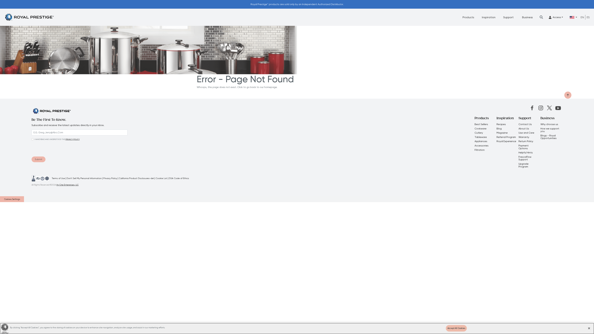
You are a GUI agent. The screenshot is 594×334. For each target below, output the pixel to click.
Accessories (482, 145)
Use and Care (526, 132)
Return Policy (526, 141)
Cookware (480, 128)
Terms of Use (58, 178)
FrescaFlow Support (525, 158)
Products (468, 17)
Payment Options (524, 147)
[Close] (589, 328)
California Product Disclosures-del (136, 178)
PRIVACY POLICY (72, 139)
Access (557, 17)
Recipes (501, 124)
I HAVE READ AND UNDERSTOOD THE (49, 139)
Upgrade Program (524, 165)
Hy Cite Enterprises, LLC (67, 185)
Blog (499, 128)
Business (527, 17)
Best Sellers (481, 124)
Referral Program (506, 137)
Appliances (481, 141)
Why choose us (549, 124)
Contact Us (525, 124)
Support (508, 17)
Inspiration (488, 17)
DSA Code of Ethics (179, 178)
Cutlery (479, 132)
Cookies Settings (12, 199)
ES (588, 17)
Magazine (502, 132)
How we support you (549, 130)
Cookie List (161, 178)
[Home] (29, 17)
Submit (38, 159)
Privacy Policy (110, 178)
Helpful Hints (526, 152)
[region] (297, 328)
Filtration (480, 150)
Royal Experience (506, 141)
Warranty (524, 137)
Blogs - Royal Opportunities (548, 137)
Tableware (481, 137)
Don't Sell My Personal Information (84, 178)
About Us (524, 128)
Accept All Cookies (456, 328)
